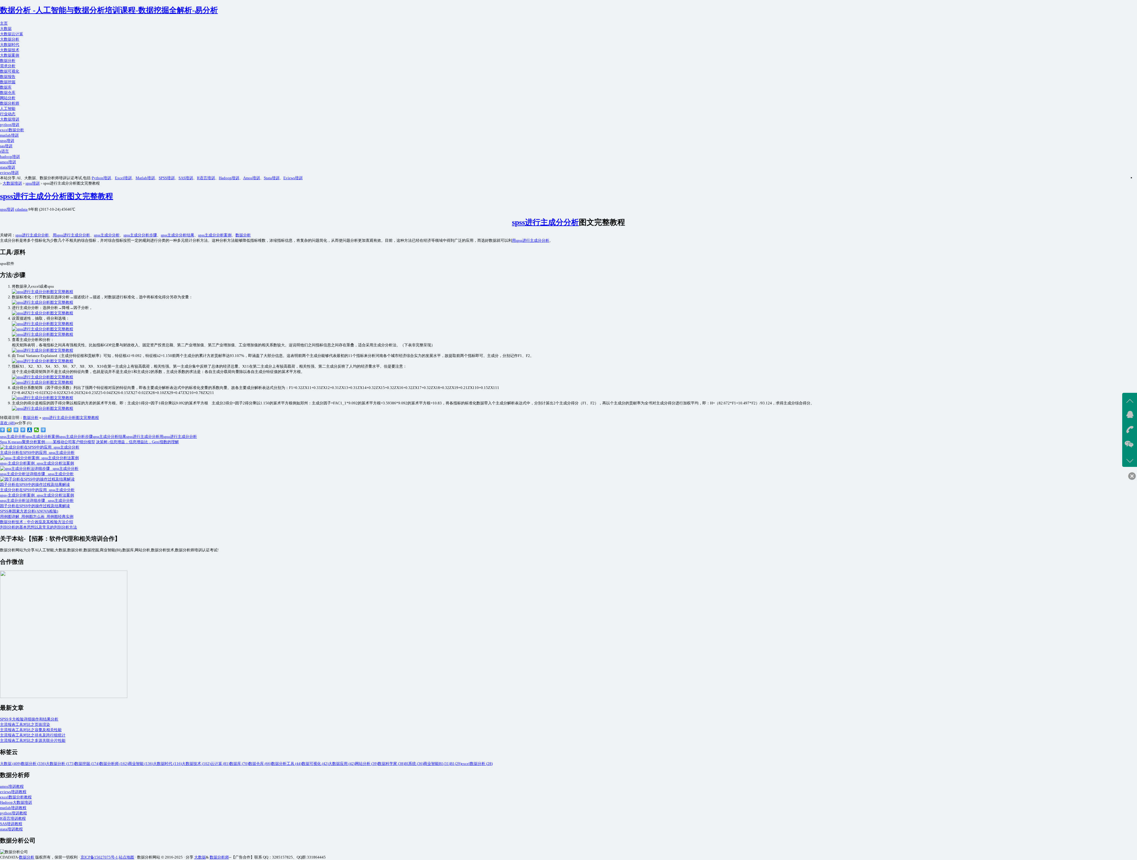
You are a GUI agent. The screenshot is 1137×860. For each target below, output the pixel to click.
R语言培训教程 (13, 818)
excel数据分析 (12, 130)
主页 (4, 23)
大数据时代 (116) (167, 763)
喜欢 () (7, 423)
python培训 (9, 124)
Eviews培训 (293, 178)
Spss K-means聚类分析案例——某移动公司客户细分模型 (47, 442)
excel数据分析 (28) (477, 763)
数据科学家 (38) (391, 763)
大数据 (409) (10, 763)
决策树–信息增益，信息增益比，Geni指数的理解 (137, 442)
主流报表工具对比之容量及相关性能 (31, 730)
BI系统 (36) (413, 763)
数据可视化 (9, 71)
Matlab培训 (145, 178)
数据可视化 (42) (315, 763)
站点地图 (126, 857)
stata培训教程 (11, 829)
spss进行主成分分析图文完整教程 (56, 196)
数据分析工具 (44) (286, 763)
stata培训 (7, 167)
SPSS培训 (167, 178)
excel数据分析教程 (16, 797)
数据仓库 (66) (259, 763)
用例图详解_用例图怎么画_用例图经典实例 (36, 516)
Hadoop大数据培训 (16, 802)
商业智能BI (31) (436, 763)
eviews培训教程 (13, 791)
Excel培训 (123, 178)
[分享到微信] (36, 429)
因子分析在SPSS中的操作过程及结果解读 (35, 506)
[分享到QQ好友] (22, 429)
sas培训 (6, 146)
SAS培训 (186, 178)
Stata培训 (272, 178)
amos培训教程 (12, 786)
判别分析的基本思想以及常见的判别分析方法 (38, 527)
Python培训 (101, 178)
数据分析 (7, 60)
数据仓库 (7, 92)
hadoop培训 (10, 156)
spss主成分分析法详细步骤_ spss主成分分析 (37, 500)
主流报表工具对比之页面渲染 (25, 724)
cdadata (21, 209)
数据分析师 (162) (113, 763)
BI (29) (455, 763)
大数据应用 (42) (341, 763)
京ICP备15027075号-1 (99, 857)
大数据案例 (9, 55)
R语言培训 (206, 178)
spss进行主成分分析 (545, 222)
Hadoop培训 (229, 178)
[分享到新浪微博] (2, 429)
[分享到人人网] (29, 429)
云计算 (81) (220, 763)
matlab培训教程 (13, 807)
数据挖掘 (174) (87, 763)
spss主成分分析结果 (177, 235)
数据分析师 (9, 103)
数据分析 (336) (33, 763)
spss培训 (7, 140)
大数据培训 (9, 119)
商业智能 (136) (140, 763)
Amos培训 (251, 178)
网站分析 (7, 98)
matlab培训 (9, 135)
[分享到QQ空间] (9, 429)
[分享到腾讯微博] (16, 429)
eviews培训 (9, 172)
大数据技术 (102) (196, 763)
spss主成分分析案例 (215, 235)
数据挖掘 (7, 82)
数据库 (6, 87)
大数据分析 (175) (60, 763)
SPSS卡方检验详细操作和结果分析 (29, 719)
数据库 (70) (238, 763)
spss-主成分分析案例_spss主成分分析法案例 (37, 495)
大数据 (6, 28)
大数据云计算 (11, 34)
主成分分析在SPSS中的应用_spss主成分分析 (37, 490)
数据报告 (7, 76)
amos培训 (8, 162)
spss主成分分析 (107, 235)
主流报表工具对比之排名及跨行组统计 (32, 735)
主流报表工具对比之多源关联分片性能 (32, 740)
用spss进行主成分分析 (71, 235)
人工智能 (7, 108)
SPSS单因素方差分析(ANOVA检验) (29, 511)
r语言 (4, 151)
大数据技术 (9, 50)
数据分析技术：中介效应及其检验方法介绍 (36, 522)
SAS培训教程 (11, 823)
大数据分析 (9, 39)
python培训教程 (13, 813)
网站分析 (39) (366, 763)
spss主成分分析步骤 (140, 235)
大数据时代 (9, 44)
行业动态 (7, 114)
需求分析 (7, 66)
